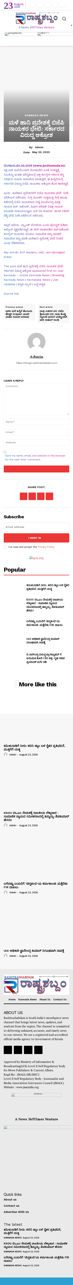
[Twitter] (55, 5)
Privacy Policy (46, 547)
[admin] (36, 342)
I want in (34, 537)
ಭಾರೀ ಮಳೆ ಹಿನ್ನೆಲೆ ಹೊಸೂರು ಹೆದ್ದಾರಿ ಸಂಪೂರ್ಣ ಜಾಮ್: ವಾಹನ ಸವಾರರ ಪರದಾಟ (19, 314)
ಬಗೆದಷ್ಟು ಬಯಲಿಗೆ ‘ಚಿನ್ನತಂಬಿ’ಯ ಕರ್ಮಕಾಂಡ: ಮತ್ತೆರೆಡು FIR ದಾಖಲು (44, 623)
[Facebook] (32, 5)
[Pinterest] (41, 496)
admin (39, 147)
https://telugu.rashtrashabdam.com (36, 362)
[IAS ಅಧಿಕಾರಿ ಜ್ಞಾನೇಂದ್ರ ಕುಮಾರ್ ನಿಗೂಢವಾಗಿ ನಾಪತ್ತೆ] (13, 641)
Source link (11, 293)
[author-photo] (6, 754)
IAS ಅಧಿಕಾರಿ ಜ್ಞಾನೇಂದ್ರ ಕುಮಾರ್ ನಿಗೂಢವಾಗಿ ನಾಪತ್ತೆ (42, 640)
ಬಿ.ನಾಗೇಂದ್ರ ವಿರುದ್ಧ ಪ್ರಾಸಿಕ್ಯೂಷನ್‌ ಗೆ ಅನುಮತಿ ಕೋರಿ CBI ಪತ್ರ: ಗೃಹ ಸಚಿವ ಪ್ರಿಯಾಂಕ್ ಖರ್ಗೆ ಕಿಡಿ (45, 658)
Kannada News (36, 115)
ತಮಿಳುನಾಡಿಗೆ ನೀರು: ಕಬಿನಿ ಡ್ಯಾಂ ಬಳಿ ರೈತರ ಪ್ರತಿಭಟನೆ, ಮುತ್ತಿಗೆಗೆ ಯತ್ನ (47, 587)
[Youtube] (62, 5)
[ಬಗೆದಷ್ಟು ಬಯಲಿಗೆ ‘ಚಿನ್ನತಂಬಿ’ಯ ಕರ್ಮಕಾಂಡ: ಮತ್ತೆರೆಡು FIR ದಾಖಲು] (13, 623)
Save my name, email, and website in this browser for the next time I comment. (35, 457)
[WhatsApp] (49, 496)
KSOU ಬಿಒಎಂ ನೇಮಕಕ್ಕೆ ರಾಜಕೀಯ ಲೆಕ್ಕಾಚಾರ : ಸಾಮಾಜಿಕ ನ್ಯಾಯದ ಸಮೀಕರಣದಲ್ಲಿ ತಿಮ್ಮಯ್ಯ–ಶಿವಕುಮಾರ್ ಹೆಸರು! (45, 605)
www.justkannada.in (48, 165)
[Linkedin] (47, 5)
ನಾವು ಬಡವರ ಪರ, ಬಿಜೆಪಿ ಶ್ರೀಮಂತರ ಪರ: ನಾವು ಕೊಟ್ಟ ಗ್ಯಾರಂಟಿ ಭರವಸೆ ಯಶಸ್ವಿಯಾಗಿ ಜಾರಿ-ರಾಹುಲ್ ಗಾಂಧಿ (53, 315)
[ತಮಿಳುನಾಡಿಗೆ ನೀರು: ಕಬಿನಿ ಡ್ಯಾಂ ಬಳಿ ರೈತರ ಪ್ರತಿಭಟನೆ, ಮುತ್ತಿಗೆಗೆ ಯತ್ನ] (13, 587)
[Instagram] (40, 5)
